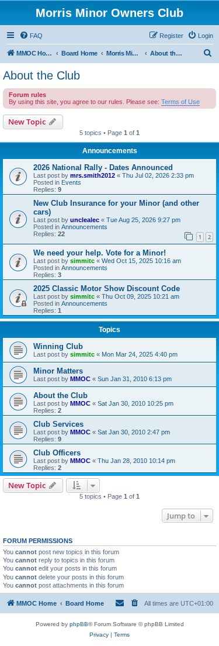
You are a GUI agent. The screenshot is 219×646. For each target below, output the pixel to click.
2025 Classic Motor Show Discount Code (106, 288)
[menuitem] (31, 36)
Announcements (84, 226)
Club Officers (57, 452)
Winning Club (58, 346)
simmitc (82, 260)
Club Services (58, 424)
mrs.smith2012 (92, 175)
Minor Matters (58, 371)
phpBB (78, 624)
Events (71, 182)
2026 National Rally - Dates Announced (103, 167)
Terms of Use (180, 101)
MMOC (80, 378)
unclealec (84, 219)
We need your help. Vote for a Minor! (99, 252)
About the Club (41, 75)
